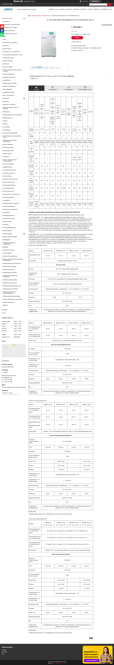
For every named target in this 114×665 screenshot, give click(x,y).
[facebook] (90, 638)
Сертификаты (104, 9)
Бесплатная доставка (79, 46)
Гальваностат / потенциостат (11, 51)
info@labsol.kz (8, 377)
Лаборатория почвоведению (11, 296)
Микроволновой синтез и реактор (10, 108)
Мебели (5, 305)
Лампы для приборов (9, 86)
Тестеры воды (7, 221)
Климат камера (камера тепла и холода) (12, 70)
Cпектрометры (7, 176)
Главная (51, 9)
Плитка (5, 124)
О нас (57, 9)
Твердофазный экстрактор (11, 203)
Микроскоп (6, 112)
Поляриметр (7, 130)
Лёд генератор (7, 89)
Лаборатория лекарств (10, 283)
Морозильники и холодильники (12, 115)
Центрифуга (6, 239)
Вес (30, 305)
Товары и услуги (64, 9)
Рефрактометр (7, 167)
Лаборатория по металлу (10, 289)
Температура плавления (10, 209)
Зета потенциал (7, 67)
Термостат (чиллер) (9, 218)
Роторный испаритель (9, 170)
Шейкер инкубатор (9, 250)
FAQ (111, 9)
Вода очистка (46, 15)
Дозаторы (6, 64)
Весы (4, 39)
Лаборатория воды (8, 269)
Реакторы (6, 156)
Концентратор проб (9, 77)
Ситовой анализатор (9, 173)
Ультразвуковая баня (9, 227)
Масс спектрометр (8, 95)
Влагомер (6, 45)
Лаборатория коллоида (10, 280)
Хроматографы (7, 233)
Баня (4, 36)
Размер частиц (7, 153)
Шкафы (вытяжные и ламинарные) (9, 243)
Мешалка (6, 101)
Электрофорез (7, 253)
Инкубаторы (6, 80)
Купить (77, 37)
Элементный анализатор (10, 256)
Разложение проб (8, 150)
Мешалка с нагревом (9, 104)
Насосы (5, 121)
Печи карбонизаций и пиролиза (12, 299)
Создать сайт (26, 1)
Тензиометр (6, 212)
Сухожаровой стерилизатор (11, 194)
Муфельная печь (8, 118)
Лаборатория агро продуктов (12, 263)
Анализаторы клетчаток (10, 33)
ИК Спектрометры (8, 191)
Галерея (90, 9)
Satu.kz (65, 661)
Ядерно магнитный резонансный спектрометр (12, 259)
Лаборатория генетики (10, 272)
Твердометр (6, 200)
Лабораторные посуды (10, 83)
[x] (92, 638)
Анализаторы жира (8, 30)
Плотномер (6, 127)
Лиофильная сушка (9, 92)
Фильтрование (7, 230)
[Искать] (109, 4)
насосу (41, 219)
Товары (4, 650)
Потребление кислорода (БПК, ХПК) (12, 136)
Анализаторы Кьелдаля (10, 27)
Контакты (83, 9)
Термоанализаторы (8, 215)
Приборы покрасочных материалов (10, 141)
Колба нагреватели (9, 74)
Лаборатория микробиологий (12, 286)
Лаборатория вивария (9, 266)
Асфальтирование (8, 302)
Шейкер (5, 247)
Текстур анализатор (9, 206)
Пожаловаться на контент (59, 663)
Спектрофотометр (8, 188)
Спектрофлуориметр (9, 185)
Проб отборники (8, 144)
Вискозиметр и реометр (10, 42)
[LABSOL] (8, 9)
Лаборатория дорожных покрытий (10, 276)
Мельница (6, 98)
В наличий (6, 21)
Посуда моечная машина (10, 133)
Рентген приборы (8, 164)
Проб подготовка (8, 147)
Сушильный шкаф (8, 197)
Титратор (6, 224)
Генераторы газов (8, 58)
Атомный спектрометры (10, 179)
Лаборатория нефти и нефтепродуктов (9, 292)
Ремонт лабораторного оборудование (10, 160)
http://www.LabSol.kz (10, 375)
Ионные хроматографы (10, 236)
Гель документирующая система (12, 55)
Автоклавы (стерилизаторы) (11, 24)
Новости (96, 9)
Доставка (76, 9)
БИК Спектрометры (9, 182)
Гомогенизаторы (8, 61)
